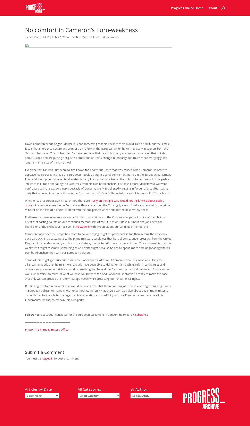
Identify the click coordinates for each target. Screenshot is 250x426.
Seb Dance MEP (39, 37)
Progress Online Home (187, 8)
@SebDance (140, 314)
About (212, 8)
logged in (47, 358)
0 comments (111, 37)
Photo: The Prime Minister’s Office (46, 329)
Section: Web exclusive (86, 37)
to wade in (83, 226)
